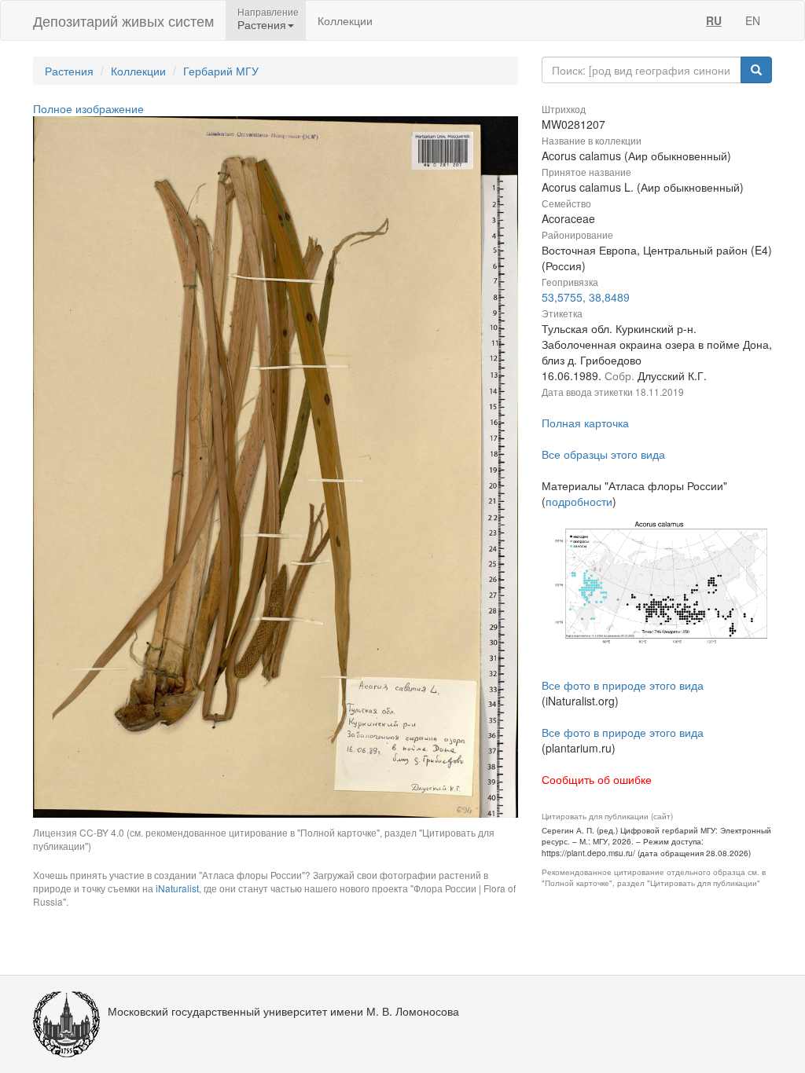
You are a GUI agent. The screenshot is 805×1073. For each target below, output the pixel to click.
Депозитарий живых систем (123, 20)
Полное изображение (88, 108)
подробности (579, 501)
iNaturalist (177, 888)
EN (752, 20)
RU (714, 20)
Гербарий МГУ (221, 71)
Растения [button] (261, 24)
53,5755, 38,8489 (586, 297)
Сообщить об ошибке (597, 779)
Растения (69, 71)
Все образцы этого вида (603, 454)
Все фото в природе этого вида (623, 685)
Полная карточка (585, 422)
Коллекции (345, 20)
